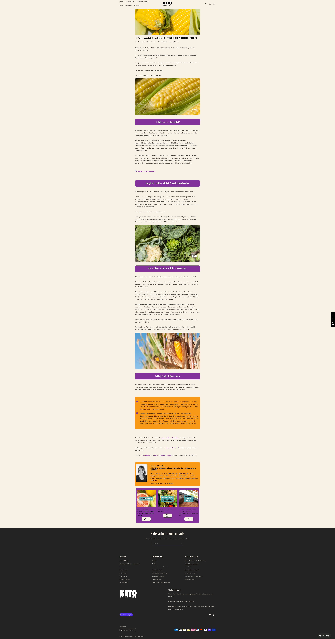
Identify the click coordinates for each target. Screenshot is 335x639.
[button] (206, 4)
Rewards (122, 567)
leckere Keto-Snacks (172, 448)
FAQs (153, 564)
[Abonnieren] (181, 544)
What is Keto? (189, 567)
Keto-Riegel (123, 573)
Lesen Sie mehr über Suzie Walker (162, 483)
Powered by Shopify (140, 636)
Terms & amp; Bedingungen (160, 573)
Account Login (124, 561)
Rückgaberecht (156, 579)
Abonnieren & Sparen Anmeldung (129, 564)
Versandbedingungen (158, 576)
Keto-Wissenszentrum (192, 564)
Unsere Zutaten (189, 579)
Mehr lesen (146, 519)
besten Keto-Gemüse (170, 438)
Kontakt (154, 561)
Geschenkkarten (125, 579)
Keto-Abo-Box (124, 582)
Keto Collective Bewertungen (194, 576)
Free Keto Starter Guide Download (195, 561)
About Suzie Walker (191, 573)
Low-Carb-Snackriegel (162, 455)
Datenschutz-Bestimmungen (161, 582)
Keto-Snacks (123, 570)
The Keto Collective (129, 636)
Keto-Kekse (145, 455)
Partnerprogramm (157, 570)
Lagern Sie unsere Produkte (160, 567)
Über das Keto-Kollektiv (192, 570)
